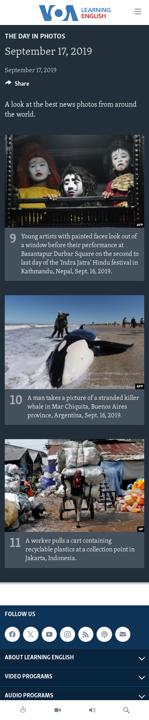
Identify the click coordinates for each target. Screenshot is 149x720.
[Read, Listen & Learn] (23, 710)
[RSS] (85, 634)
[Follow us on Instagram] (67, 634)
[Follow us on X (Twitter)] (30, 634)
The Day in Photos (35, 36)
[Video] (58, 710)
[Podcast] (104, 634)
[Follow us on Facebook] (12, 634)
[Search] (126, 710)
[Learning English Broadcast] (92, 710)
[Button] (17, 85)
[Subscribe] (122, 634)
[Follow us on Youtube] (49, 634)
